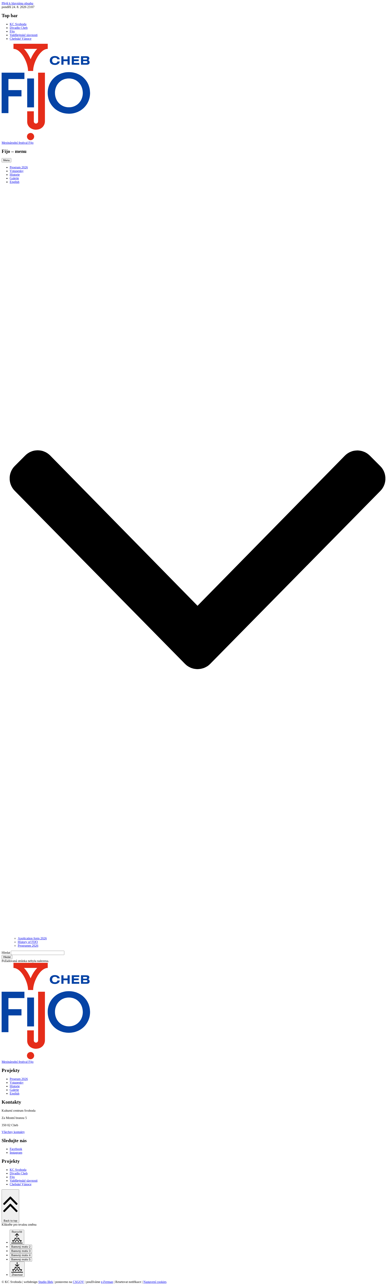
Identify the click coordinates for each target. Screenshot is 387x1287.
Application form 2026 (32, 938)
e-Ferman (107, 1282)
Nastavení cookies (154, 1282)
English (14, 182)
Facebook (16, 1149)
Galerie (14, 178)
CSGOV (78, 1282)
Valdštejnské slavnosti (23, 35)
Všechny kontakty (13, 1132)
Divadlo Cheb (19, 27)
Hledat (6, 952)
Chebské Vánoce (20, 38)
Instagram (16, 1152)
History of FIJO (28, 942)
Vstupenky (17, 171)
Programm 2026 (28, 945)
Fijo (12, 31)
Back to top (10, 1220)
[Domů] (193, 139)
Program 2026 (19, 167)
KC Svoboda (18, 24)
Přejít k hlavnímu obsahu (17, 3)
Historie (15, 174)
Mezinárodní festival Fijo (17, 142)
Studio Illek (45, 1282)
